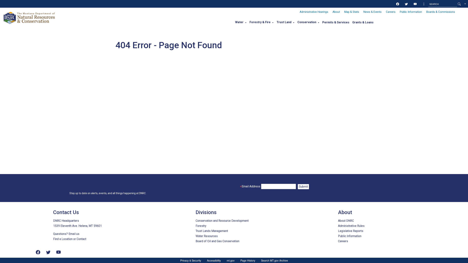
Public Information (411, 12)
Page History (247, 260)
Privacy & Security (190, 260)
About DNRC (346, 220)
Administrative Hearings (314, 12)
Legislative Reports (350, 231)
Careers (390, 12)
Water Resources (207, 236)
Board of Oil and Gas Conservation (217, 241)
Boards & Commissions (440, 12)
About (336, 12)
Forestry (201, 226)
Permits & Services (335, 22)
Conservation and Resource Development (222, 220)
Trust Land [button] (284, 22)
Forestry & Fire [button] (260, 22)
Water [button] (239, 22)
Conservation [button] (306, 22)
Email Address (251, 186)
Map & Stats (351, 12)
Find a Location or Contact (69, 239)
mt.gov (231, 260)
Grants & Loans (362, 22)
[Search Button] (459, 4)
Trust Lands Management (212, 231)
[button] (424, 4)
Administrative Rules (351, 226)
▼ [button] (246, 23)
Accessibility (214, 260)
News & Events (372, 12)
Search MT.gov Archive (274, 260)
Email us (74, 234)
